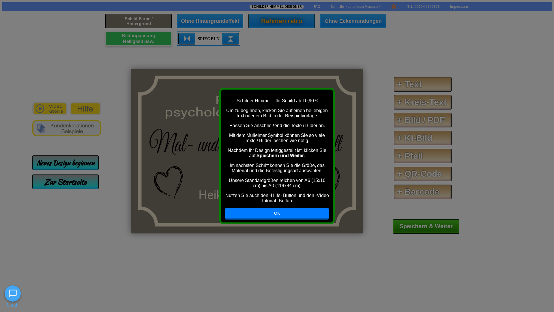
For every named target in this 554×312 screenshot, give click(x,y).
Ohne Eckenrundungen (353, 21)
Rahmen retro (281, 21)
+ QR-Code (419, 174)
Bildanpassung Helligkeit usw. (138, 38)
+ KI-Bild (414, 138)
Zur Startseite (65, 182)
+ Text (409, 84)
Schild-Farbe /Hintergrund (139, 21)
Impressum (459, 6)
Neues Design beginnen (66, 162)
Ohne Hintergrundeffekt (210, 21)
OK (277, 213)
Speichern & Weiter (426, 226)
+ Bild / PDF (421, 120)
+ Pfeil (410, 156)
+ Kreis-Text (422, 102)
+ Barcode (418, 191)
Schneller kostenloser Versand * (356, 6)
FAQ (317, 6)
